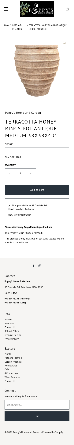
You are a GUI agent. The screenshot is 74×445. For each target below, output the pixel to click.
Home (6, 25)
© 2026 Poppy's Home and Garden (22, 432)
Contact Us (10, 327)
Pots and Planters (13, 357)
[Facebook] (33, 266)
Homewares (11, 365)
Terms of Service (13, 335)
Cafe (7, 369)
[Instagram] (40, 266)
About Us (9, 323)
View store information (19, 214)
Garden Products (13, 361)
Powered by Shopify (52, 432)
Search (8, 319)
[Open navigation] (6, 9)
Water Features (12, 377)
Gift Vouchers (11, 373)
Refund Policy (12, 331)
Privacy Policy (12, 338)
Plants (8, 354)
